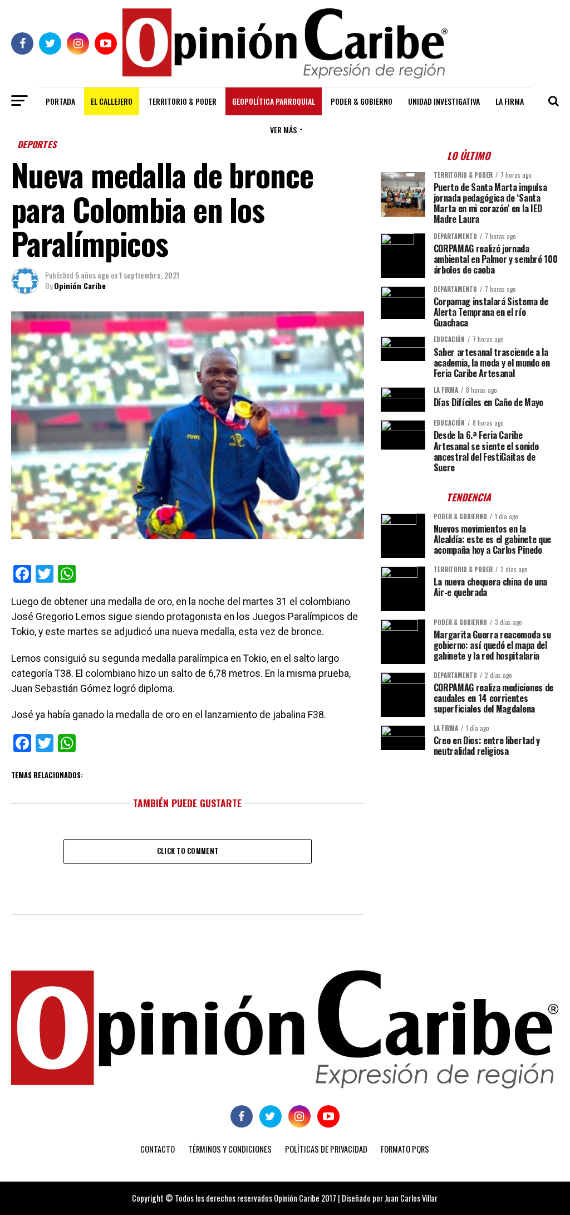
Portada (60, 101)
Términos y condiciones (230, 1149)
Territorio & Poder (182, 101)
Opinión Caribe (80, 285)
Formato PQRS (405, 1149)
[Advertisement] (470, 843)
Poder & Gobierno (361, 101)
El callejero (111, 101)
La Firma (509, 101)
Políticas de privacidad (326, 1149)
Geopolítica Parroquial (273, 101)
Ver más (283, 129)
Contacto (157, 1149)
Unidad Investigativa (444, 101)
